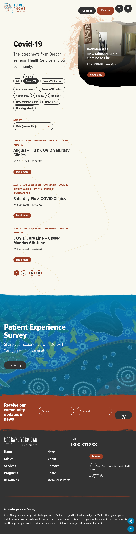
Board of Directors (52, 89)
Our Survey (15, 365)
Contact (53, 466)
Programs (11, 473)
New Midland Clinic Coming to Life (102, 56)
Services (10, 466)
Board (51, 473)
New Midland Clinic (27, 102)
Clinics (9, 459)
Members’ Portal (59, 480)
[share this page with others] (131, 521)
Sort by (17, 120)
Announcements (25, 89)
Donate (96, 456)
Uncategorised (24, 108)
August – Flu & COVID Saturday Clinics (41, 152)
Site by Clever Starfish (96, 476)
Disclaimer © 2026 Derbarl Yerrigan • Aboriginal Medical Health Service (109, 466)
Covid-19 (31, 81)
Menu (128, 9)
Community (22, 95)
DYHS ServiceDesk (21, 161)
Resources (11, 480)
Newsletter (51, 102)
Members (56, 95)
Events (40, 95)
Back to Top (131, 529)
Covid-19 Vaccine (52, 81)
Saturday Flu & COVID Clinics (39, 198)
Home (8, 452)
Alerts (29, 77)
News (51, 452)
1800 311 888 (84, 444)
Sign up (123, 416)
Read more (22, 172)
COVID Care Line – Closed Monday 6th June (37, 240)
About (51, 459)
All (17, 81)
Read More (96, 74)
